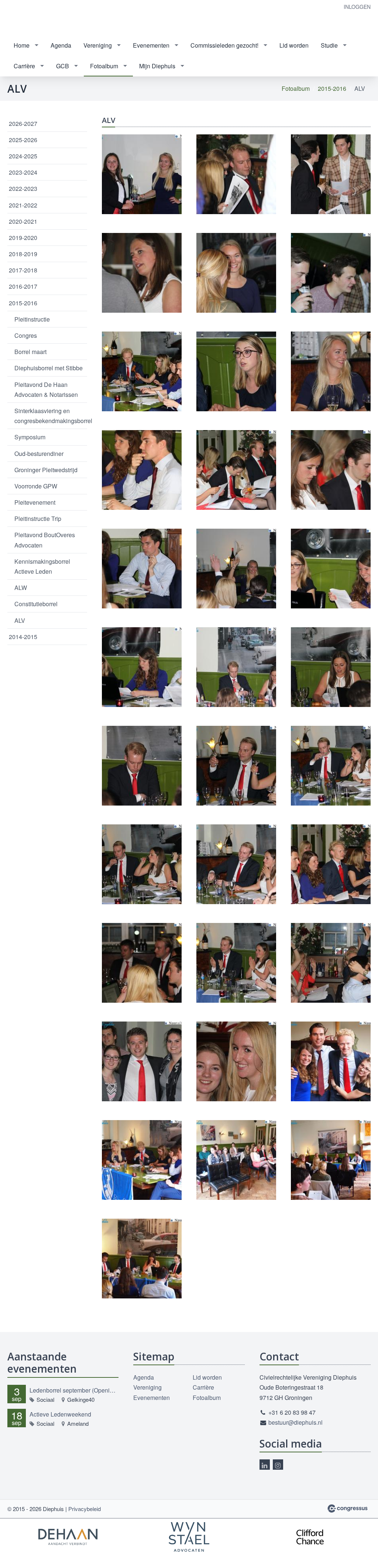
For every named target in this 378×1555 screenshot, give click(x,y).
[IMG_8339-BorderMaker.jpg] (331, 470)
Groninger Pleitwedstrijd (46, 470)
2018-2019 (23, 254)
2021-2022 (23, 205)
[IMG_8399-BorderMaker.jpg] (331, 963)
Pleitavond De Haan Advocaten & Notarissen (46, 389)
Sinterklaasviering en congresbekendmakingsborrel (50, 415)
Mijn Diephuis (157, 66)
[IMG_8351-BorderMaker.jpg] (142, 667)
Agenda (61, 45)
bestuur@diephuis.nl (295, 1422)
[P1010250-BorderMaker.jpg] (331, 1160)
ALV (19, 620)
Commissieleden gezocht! (224, 45)
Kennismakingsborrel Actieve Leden (42, 566)
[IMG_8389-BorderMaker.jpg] (236, 963)
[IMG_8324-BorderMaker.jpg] (236, 273)
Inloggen (357, 6)
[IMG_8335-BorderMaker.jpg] (142, 470)
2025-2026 (23, 139)
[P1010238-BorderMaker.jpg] (331, 1061)
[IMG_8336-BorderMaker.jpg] (236, 470)
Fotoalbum (104, 66)
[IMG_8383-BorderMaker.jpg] (236, 864)
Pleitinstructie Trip (37, 518)
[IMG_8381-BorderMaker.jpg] (142, 864)
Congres (25, 335)
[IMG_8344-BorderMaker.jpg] (142, 568)
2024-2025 (23, 156)
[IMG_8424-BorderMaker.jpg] (236, 1061)
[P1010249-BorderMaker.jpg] (236, 1160)
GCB (62, 66)
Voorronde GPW (35, 486)
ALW (20, 587)
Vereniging (97, 45)
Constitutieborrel (36, 604)
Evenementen (151, 45)
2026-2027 (23, 123)
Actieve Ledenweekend (60, 1414)
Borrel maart (30, 351)
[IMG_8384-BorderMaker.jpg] (331, 864)
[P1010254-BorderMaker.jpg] (142, 1258)
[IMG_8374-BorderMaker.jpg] (142, 766)
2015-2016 (332, 88)
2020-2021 (23, 221)
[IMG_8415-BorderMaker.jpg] (142, 1061)
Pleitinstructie (32, 319)
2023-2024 (23, 172)
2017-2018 (23, 270)
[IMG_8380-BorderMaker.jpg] (331, 766)
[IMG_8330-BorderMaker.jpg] (142, 371)
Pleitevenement (34, 502)
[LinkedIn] (265, 1464)
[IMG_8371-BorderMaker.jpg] (236, 667)
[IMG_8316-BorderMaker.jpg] (331, 174)
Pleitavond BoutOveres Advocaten (44, 540)
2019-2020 (23, 237)
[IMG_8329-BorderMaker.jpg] (331, 273)
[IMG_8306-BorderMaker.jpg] (236, 174)
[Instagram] (278, 1464)
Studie (329, 45)
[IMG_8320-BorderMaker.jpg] (142, 273)
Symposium (29, 437)
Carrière (24, 66)
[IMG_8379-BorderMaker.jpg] (236, 766)
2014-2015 (23, 636)
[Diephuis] (29, 18)
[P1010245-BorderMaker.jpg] (142, 1160)
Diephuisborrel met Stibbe (48, 368)
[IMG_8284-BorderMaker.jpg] (142, 174)
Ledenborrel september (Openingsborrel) (74, 1390)
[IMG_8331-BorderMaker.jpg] (236, 371)
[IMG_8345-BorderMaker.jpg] (236, 568)
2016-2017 (23, 286)
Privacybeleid (84, 1509)
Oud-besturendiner (38, 453)
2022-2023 (23, 188)
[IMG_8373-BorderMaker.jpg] (331, 667)
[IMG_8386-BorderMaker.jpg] (142, 963)
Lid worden (294, 45)
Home (22, 45)
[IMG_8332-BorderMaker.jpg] (331, 371)
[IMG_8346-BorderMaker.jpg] (331, 568)
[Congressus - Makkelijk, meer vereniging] (347, 1508)
